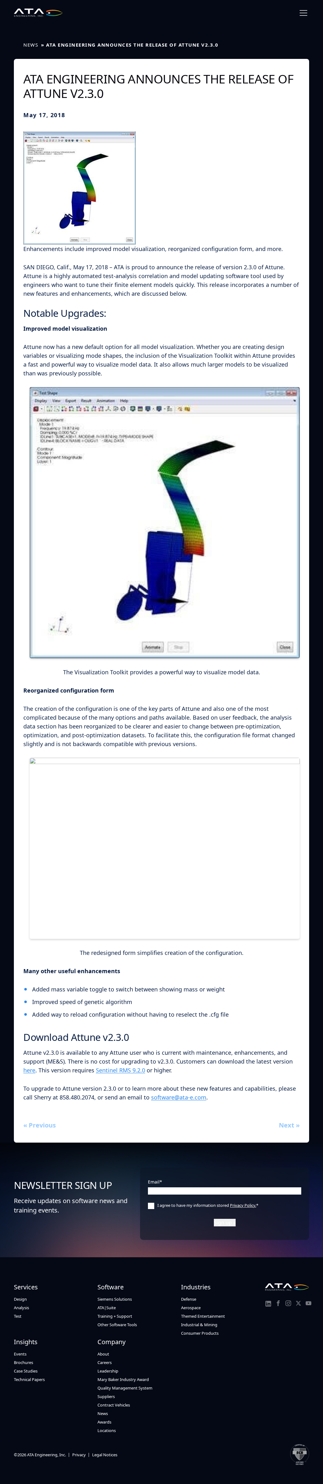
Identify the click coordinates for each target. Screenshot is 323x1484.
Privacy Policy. (243, 1205)
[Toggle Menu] (303, 13)
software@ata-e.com (178, 1097)
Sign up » (225, 1222)
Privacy (79, 1455)
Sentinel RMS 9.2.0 (120, 1070)
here (29, 1070)
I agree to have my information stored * (207, 1205)
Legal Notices (104, 1455)
